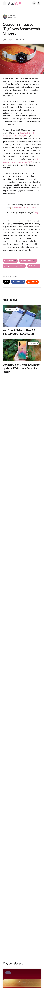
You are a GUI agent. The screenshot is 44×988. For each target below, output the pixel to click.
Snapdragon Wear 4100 (15, 266)
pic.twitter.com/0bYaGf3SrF (24, 207)
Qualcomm (11, 261)
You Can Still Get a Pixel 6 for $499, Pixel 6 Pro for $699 (20, 332)
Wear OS (34, 266)
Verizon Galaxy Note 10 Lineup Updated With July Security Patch (21, 368)
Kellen (12, 15)
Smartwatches (29, 261)
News (8, 973)
